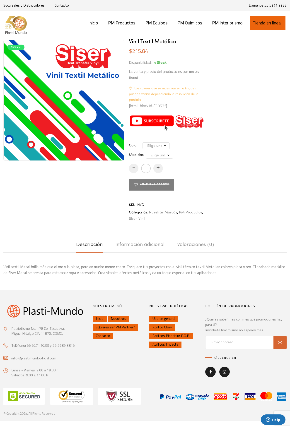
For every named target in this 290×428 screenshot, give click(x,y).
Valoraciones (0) (195, 244)
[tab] (89, 245)
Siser (133, 219)
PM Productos (190, 212)
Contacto (62, 5)
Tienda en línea (267, 22)
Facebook (210, 375)
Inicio (93, 22)
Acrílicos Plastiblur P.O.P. (171, 335)
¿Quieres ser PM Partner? (115, 327)
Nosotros (118, 318)
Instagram (224, 375)
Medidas (136, 155)
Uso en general (163, 318)
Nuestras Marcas (163, 212)
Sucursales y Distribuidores (24, 5)
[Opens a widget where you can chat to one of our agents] (273, 420)
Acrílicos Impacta (165, 344)
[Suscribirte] (280, 342)
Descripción (89, 244)
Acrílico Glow (162, 327)
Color (133, 145)
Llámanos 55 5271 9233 (268, 5)
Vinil (141, 219)
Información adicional (139, 244)
